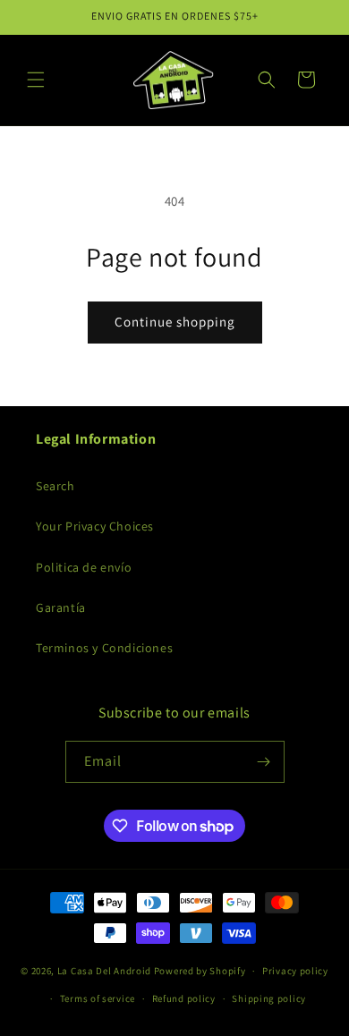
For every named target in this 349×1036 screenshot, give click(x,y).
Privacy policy (295, 970)
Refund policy (184, 998)
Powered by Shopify (200, 970)
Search (55, 486)
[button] (35, 79)
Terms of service (97, 998)
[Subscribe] (264, 762)
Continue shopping (175, 321)
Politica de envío (84, 567)
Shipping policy (269, 998)
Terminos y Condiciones (104, 648)
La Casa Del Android (105, 970)
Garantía (61, 607)
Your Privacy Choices (95, 526)
